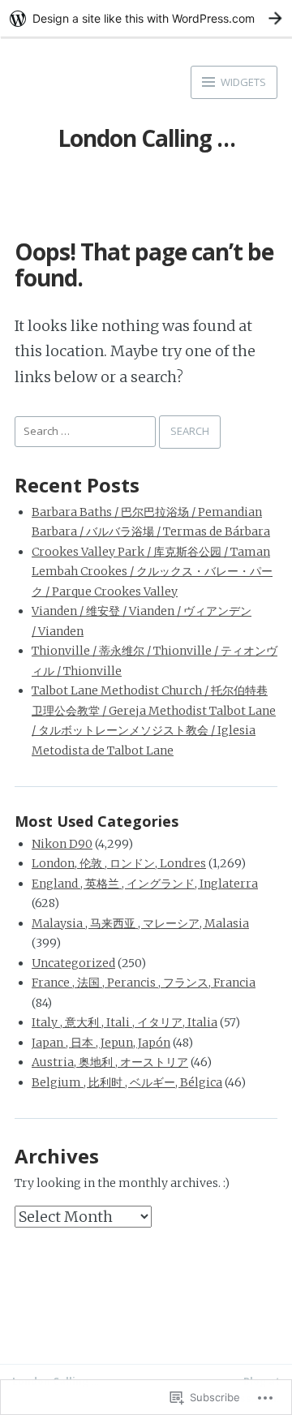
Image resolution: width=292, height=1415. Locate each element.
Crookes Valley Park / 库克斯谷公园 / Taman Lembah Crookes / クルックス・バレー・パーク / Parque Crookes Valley (152, 571)
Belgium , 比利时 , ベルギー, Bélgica (127, 1082)
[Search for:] (87, 430)
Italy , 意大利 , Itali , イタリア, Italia (124, 1022)
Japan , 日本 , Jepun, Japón (101, 1042)
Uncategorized (73, 963)
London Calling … (146, 138)
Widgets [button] (242, 82)
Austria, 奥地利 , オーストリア (110, 1062)
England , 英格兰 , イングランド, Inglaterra (145, 883)
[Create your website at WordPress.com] (146, 18)
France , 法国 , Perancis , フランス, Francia (144, 982)
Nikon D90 (62, 844)
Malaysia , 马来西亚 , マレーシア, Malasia (140, 923)
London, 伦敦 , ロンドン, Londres (119, 863)
